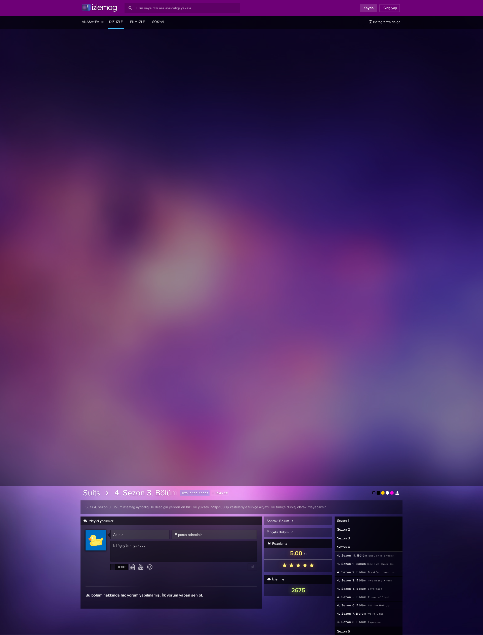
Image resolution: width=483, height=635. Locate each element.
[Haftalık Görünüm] (102, 22)
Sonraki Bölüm (278, 521)
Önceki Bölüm (278, 532)
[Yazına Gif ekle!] (132, 567)
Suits (91, 493)
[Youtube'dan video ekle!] (141, 567)
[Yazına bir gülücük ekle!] (150, 567)
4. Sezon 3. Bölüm (146, 493)
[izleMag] (99, 8)
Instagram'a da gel (386, 22)
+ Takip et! (220, 493)
